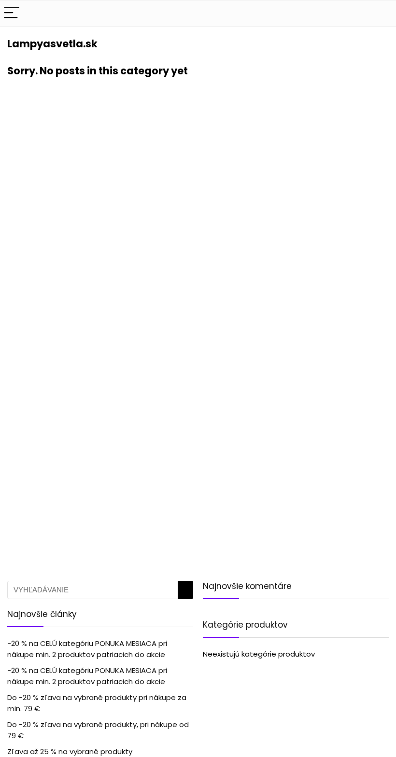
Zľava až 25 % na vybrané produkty (69, 751)
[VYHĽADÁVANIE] (185, 590)
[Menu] (11, 13)
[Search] (381, 13)
